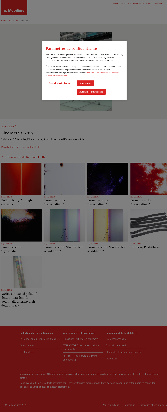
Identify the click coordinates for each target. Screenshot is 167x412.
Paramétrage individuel (59, 83)
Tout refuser (85, 83)
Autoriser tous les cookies (91, 92)
